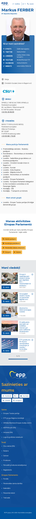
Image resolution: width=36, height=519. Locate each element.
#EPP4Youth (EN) (9, 428)
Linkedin (7, 400)
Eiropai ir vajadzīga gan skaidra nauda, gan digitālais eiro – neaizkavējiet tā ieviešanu (25, 279)
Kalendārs (6, 488)
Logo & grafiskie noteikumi (13, 437)
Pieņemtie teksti (9, 493)
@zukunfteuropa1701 (23, 60)
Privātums (7, 460)
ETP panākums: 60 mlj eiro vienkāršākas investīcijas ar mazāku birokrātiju (25, 344)
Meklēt (31, 4)
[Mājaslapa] (5, 4)
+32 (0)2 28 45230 (8, 112)
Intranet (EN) (8, 432)
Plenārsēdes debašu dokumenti (15, 248)
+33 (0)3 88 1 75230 (8, 136)
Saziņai (5, 456)
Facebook (8, 396)
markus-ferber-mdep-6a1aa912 (23, 56)
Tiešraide (6, 498)
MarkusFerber (21, 52)
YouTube (25, 396)
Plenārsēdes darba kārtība (12, 483)
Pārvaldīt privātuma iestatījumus (15, 465)
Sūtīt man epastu (23, 49)
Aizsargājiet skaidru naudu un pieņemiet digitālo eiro (24, 296)
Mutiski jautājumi (10, 239)
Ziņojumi (8, 252)
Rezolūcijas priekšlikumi (12, 243)
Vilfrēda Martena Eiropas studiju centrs (17, 423)
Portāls (5, 479)
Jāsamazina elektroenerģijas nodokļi (25, 310)
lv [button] (23, 4)
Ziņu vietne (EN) (9, 446)
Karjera (6, 451)
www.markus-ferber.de (24, 66)
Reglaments (7, 470)
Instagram (18, 400)
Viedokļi (18, 252)
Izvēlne (17, 4)
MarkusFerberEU (22, 63)
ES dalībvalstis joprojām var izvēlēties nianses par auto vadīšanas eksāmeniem (24, 326)
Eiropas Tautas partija (11, 413)
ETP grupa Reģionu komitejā (13, 418)
